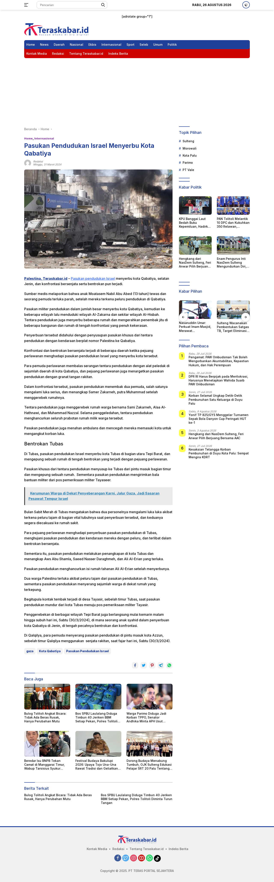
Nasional (76, 44)
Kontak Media (36, 53)
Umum (157, 44)
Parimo (188, 163)
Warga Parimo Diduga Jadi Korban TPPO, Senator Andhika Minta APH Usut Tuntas (146, 717)
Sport (130, 44)
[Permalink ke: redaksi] (27, 163)
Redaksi (58, 53)
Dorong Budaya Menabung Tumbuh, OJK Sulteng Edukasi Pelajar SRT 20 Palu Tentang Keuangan (149, 765)
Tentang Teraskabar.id (86, 53)
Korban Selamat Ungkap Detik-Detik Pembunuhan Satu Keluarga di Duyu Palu (216, 399)
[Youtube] (141, 858)
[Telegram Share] (161, 665)
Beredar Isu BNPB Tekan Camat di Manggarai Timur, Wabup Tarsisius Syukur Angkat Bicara (44, 765)
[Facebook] (117, 858)
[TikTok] (157, 858)
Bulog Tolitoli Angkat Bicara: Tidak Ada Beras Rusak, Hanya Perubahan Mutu (45, 717)
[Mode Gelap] (246, 4)
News (44, 44)
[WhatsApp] (149, 858)
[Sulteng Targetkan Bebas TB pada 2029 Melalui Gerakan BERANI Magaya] (233, 309)
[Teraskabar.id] (56, 29)
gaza (29, 651)
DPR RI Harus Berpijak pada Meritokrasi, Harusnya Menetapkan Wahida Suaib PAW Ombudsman (218, 380)
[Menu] (27, 5)
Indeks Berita (118, 53)
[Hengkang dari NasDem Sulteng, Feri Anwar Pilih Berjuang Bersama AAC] (195, 245)
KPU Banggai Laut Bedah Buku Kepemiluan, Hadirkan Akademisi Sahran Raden (195, 223)
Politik (172, 44)
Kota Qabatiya (50, 651)
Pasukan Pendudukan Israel (87, 651)
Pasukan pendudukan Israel (93, 278)
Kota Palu (190, 155)
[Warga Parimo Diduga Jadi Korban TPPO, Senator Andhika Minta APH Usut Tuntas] (150, 697)
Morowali (190, 148)
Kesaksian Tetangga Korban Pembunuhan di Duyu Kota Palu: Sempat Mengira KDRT (219, 453)
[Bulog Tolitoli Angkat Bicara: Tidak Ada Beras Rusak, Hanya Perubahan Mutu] (47, 697)
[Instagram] (133, 858)
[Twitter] (125, 858)
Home (30, 44)
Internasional (111, 44)
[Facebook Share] (135, 665)
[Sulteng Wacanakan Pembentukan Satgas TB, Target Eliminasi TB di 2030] (196, 309)
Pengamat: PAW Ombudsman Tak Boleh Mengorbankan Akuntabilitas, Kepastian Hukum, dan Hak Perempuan (219, 361)
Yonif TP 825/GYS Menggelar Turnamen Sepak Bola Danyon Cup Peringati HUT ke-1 (219, 418)
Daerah (59, 44)
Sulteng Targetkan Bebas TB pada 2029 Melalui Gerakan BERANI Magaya (233, 327)
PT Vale (188, 170)
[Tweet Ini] (143, 665)
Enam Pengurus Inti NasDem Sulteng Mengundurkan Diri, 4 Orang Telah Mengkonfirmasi (233, 263)
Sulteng (188, 141)
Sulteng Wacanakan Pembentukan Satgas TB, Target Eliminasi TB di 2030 (196, 327)
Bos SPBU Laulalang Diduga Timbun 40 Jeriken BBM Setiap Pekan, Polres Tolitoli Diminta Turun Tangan (96, 717)
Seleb (144, 44)
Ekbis (92, 44)
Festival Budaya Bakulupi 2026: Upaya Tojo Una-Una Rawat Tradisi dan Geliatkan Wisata (96, 765)
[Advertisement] (137, 90)
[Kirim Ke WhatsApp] (169, 665)
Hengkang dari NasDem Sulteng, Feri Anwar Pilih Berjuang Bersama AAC (195, 263)
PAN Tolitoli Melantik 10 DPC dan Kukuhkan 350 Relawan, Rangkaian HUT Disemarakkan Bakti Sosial (233, 223)
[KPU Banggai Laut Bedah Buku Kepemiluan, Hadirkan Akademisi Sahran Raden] (195, 205)
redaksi (38, 161)
